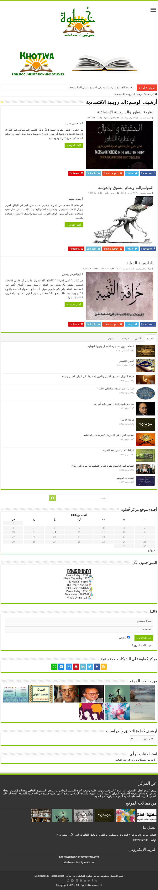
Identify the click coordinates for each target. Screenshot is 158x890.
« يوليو (151, 550)
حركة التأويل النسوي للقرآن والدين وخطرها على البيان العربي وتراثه (98, 376)
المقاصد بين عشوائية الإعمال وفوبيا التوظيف (110, 346)
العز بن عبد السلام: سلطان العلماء (115, 388)
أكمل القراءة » (74, 145)
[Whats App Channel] (54, 667)
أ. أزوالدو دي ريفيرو (72, 274)
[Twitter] (90, 667)
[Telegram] (61, 667)
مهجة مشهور (145, 193)
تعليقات (125, 338)
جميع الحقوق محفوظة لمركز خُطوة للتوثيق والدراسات (95, 875)
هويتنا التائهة (127, 419)
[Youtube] (76, 667)
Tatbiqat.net (57, 875)
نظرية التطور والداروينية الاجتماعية (125, 112)
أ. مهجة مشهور (75, 198)
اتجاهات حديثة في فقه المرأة (118, 450)
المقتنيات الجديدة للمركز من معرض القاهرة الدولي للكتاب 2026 (102, 87)
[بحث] (52, 498)
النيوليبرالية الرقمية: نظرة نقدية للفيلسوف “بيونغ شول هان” (102, 465)
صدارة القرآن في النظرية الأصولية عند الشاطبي (108, 435)
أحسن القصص (126, 361)
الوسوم (112, 338)
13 (54, 532)
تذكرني (123, 637)
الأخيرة (150, 338)
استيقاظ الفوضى (125, 477)
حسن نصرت (145, 118)
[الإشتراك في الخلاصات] (2, 101)
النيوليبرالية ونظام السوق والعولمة (125, 187)
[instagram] (69, 667)
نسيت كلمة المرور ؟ (142, 645)
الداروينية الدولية (139, 263)
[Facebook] (97, 667)
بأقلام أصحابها (110, 118)
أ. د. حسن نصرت (74, 123)
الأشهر (138, 338)
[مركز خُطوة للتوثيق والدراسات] (79, 21)
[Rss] (104, 667)
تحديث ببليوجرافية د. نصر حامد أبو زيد (114, 404)
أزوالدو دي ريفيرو (143, 268)
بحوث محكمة (110, 193)
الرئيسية (150, 94)
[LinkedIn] (83, 667)
